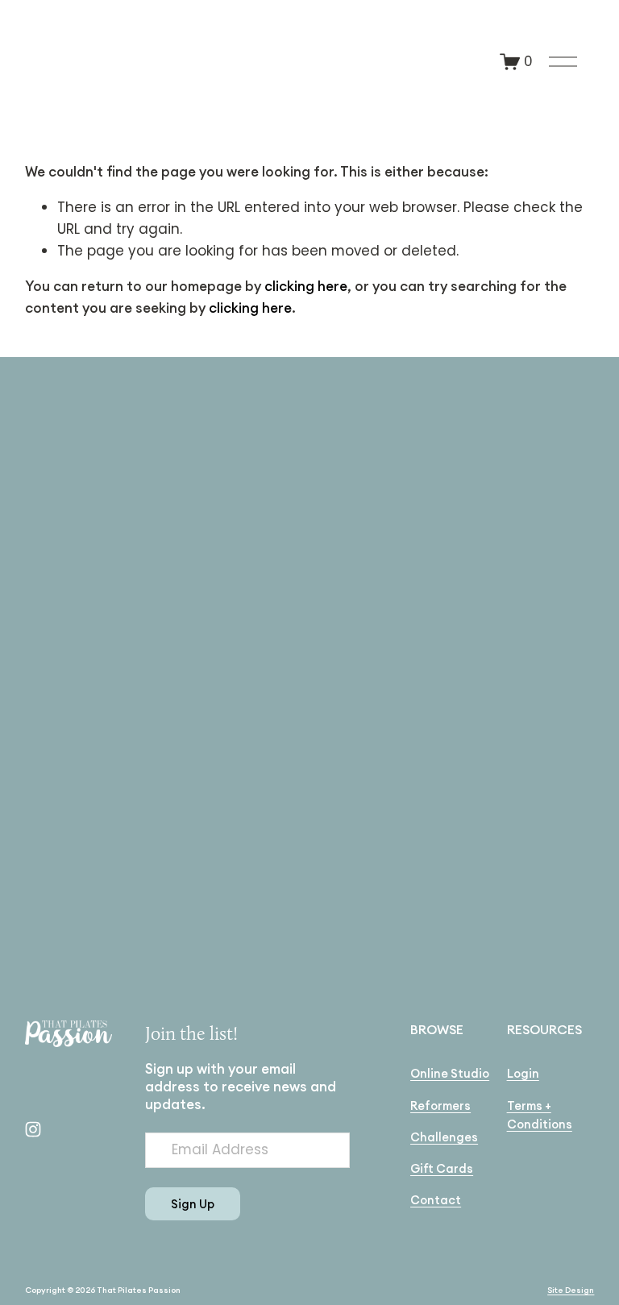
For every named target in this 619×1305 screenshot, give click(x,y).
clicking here (305, 286)
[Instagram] (33, 1129)
